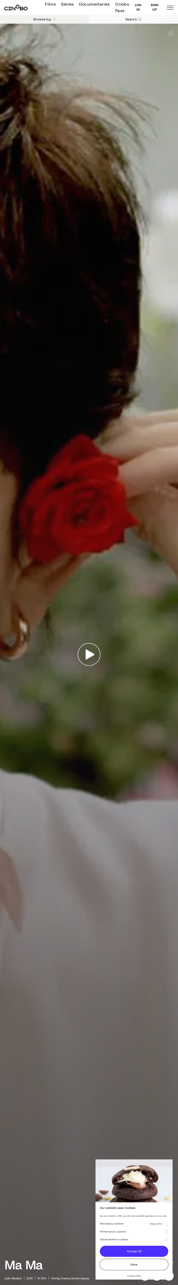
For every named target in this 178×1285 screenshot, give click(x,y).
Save (133, 1264)
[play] (89, 654)
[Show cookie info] (166, 1224)
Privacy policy (134, 1276)
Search (131, 19)
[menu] (170, 8)
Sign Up (154, 7)
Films (50, 4)
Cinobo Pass (122, 7)
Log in (138, 7)
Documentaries (94, 4)
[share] (171, 34)
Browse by (42, 19)
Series (67, 4)
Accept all (134, 1251)
